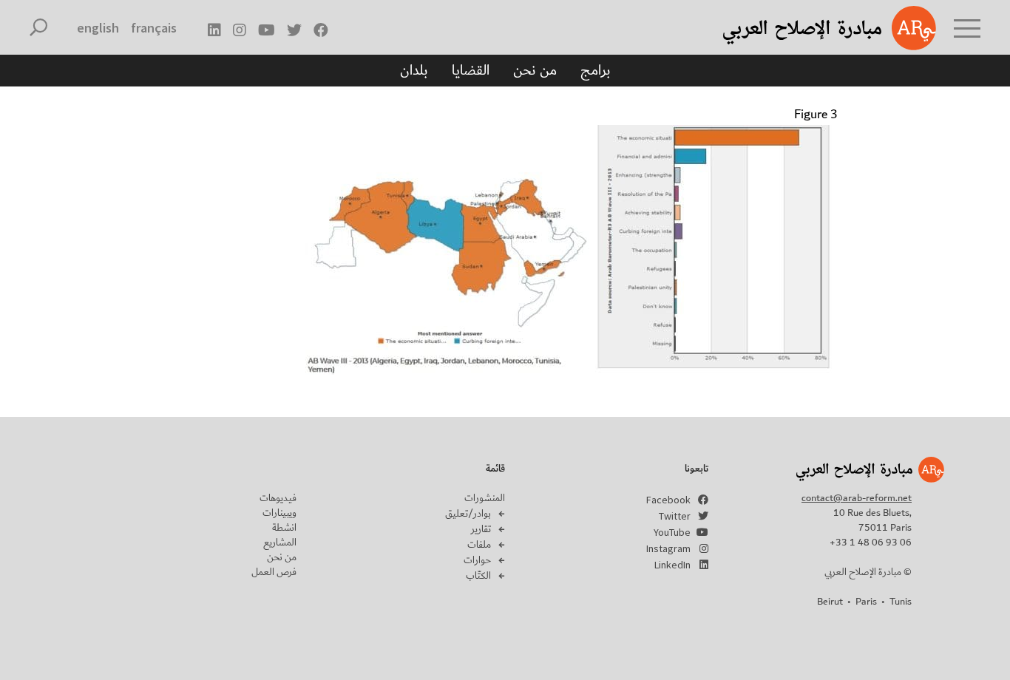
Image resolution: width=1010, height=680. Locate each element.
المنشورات (484, 498)
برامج (595, 70)
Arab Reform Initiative (810, 28)
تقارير (481, 529)
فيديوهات (278, 498)
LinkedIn (672, 564)
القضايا (470, 70)
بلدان (414, 70)
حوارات (477, 560)
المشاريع (279, 542)
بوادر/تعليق (468, 514)
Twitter (675, 516)
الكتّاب (478, 576)
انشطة (284, 528)
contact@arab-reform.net (856, 498)
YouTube (672, 532)
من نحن (535, 70)
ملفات (479, 545)
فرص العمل (273, 572)
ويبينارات (279, 513)
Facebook (668, 499)
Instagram (668, 548)
